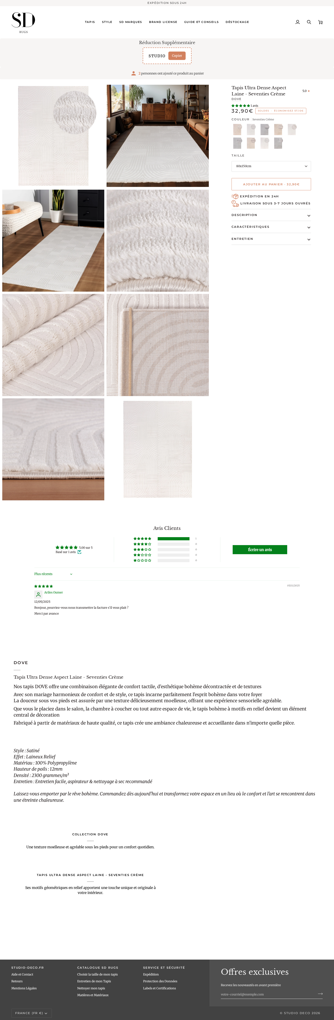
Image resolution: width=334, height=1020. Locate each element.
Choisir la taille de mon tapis (97, 974)
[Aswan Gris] (265, 130)
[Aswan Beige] (238, 130)
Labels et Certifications (159, 988)
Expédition (151, 974)
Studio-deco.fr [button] (27, 967)
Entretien (242, 239)
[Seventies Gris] (278, 144)
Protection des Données (160, 981)
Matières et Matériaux (93, 995)
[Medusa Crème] (293, 130)
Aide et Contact (22, 974)
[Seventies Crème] (265, 144)
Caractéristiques (250, 226)
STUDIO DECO (297, 1013)
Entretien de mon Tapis (94, 981)
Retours (16, 981)
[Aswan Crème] (252, 130)
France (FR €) (29, 1013)
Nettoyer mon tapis (91, 988)
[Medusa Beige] (279, 130)
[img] (43, 586)
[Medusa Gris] (238, 144)
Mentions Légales (24, 988)
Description (244, 215)
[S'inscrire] (319, 994)
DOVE (236, 99)
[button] (90, 22)
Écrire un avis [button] (260, 549)
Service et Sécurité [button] (164, 967)
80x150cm (243, 166)
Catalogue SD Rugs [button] (97, 967)
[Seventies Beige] (252, 144)
